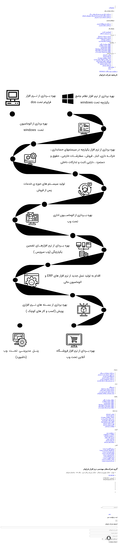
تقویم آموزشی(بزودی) (108, 451)
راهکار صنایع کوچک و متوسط (106, 404)
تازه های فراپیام (110, 440)
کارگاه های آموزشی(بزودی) (107, 450)
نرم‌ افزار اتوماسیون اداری (107, 379)
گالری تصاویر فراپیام (108, 425)
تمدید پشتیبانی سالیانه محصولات (105, 393)
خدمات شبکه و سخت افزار (107, 390)
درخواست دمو (110, 433)
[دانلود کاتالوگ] (114, 514)
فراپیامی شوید (110, 439)
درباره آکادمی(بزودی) (108, 448)
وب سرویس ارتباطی (105, 33)
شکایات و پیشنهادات (108, 434)
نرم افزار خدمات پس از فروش (103, 17)
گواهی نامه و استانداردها (107, 421)
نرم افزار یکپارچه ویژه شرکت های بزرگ (100, 14)
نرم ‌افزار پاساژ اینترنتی (108, 377)
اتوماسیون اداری (106, 32)
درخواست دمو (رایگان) (111, 71)
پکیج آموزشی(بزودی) (108, 454)
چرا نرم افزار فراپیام (108, 423)
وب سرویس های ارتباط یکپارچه (105, 380)
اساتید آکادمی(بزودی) (108, 458)
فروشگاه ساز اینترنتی (110, 20)
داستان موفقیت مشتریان (107, 417)
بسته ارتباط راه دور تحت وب (106, 392)
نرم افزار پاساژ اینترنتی (105, 25)
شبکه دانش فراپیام (109, 442)
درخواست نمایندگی (109, 436)
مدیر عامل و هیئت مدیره (107, 418)
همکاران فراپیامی (109, 426)
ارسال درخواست (113, 541)
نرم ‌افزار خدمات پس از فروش (106, 374)
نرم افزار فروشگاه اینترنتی (104, 24)
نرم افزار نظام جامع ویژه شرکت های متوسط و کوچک (96, 15)
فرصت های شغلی (109, 437)
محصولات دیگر (111, 28)
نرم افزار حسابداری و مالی (109, 10)
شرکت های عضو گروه (108, 420)
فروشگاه (111, 387)
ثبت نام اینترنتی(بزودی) (108, 461)
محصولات (111, 7)
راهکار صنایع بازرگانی (108, 400)
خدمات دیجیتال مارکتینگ (107, 389)
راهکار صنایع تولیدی (109, 403)
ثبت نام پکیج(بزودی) (109, 456)
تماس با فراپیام (110, 414)
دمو (110, 514)
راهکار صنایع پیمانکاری (108, 401)
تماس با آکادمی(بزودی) (108, 459)
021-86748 (102, 71)
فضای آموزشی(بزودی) (108, 453)
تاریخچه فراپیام (110, 415)
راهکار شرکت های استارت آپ (106, 407)
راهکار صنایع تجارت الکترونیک (106, 406)
